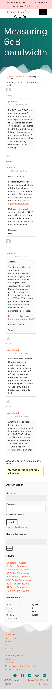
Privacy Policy (33, 680)
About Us (9, 641)
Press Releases (12, 648)
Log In (12, 522)
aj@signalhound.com (18, 203)
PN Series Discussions (17, 566)
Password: (11, 504)
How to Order (12, 638)
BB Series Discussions (17, 583)
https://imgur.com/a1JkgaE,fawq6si (25, 319)
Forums (8, 77)
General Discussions (19, 77)
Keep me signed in (16, 515)
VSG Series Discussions (18, 580)
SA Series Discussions (17, 587)
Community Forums (15, 655)
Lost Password (21, 527)
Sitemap (9, 662)
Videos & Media (13, 669)
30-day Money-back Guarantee (21, 666)
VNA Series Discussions (18, 576)
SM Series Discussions (17, 569)
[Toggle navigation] (43, 12)
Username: (11, 493)
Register (9, 527)
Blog (7, 645)
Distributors (10, 659)
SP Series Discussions (17, 573)
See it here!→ (32, 6)
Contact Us (10, 634)
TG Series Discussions (17, 590)
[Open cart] (24, 16)
